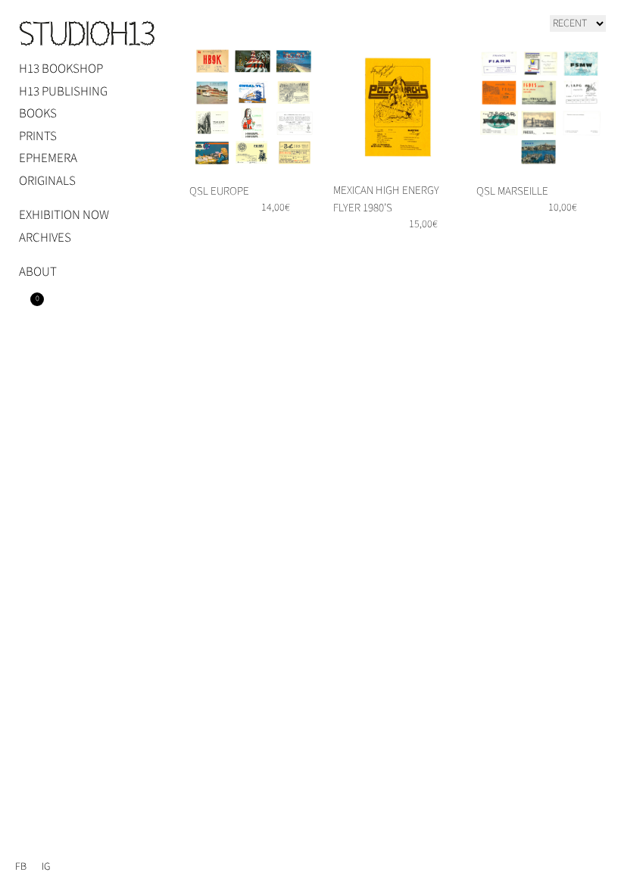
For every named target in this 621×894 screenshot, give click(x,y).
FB (21, 866)
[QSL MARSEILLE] (541, 107)
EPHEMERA (48, 158)
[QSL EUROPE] (254, 107)
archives (45, 238)
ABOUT (38, 272)
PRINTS (38, 136)
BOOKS (38, 114)
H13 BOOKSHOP (61, 69)
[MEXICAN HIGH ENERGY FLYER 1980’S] (398, 107)
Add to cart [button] (423, 249)
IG (46, 866)
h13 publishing (63, 92)
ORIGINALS (47, 181)
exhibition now (64, 215)
